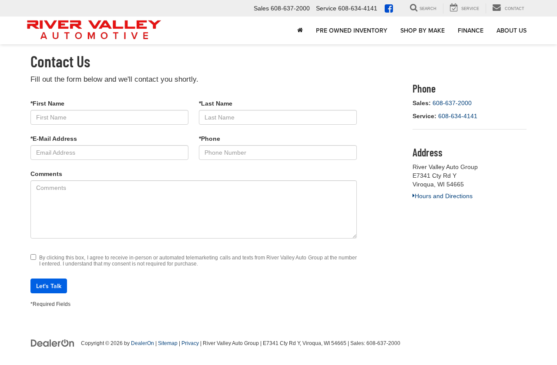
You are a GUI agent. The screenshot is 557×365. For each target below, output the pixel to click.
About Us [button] (512, 30)
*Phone (209, 138)
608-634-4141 (457, 116)
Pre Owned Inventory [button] (351, 30)
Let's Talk (48, 286)
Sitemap (168, 343)
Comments (46, 173)
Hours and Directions (444, 195)
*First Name (47, 103)
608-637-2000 (452, 103)
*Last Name (215, 103)
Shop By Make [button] (422, 30)
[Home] (300, 30)
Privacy (190, 343)
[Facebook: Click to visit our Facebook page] (391, 9)
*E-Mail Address (53, 138)
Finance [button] (470, 30)
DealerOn (142, 343)
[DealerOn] (52, 342)
